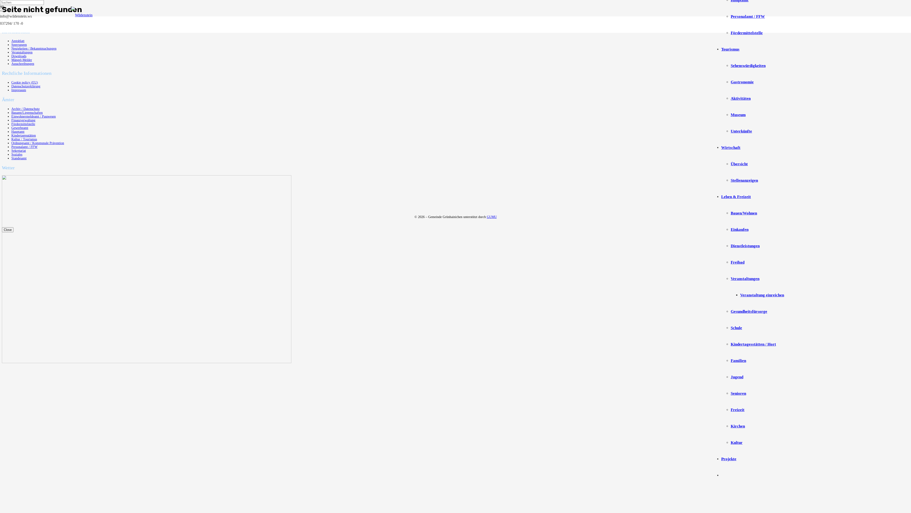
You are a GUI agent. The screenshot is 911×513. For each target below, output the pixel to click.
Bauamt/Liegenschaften (27, 112)
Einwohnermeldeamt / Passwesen (33, 116)
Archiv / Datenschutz (25, 109)
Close (8, 230)
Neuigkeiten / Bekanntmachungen (33, 48)
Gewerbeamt (19, 128)
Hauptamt (17, 131)
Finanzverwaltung (23, 120)
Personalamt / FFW (24, 147)
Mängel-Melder (21, 60)
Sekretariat (18, 150)
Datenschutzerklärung (25, 86)
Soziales (16, 154)
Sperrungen (19, 45)
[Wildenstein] (427, 15)
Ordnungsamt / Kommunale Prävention (37, 143)
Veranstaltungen (22, 52)
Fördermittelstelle (23, 124)
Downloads (18, 56)
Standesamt (19, 158)
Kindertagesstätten (23, 135)
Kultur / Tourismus (24, 139)
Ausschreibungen (22, 64)
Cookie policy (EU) (24, 82)
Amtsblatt (17, 41)
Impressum (18, 90)
